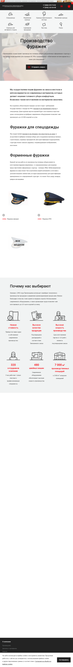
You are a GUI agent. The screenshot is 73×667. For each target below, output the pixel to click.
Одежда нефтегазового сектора (44, 19)
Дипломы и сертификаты (9, 648)
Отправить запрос (38, 67)
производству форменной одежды (44, 108)
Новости (4, 651)
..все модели (19, 242)
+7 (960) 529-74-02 (49, 5)
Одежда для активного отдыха (11, 29)
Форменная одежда (27, 19)
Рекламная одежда (61, 18)
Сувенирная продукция (27, 29)
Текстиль (44, 28)
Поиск (61, 28)
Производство (6, 645)
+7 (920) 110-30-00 (49, 7)
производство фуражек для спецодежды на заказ (38, 134)
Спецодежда (10, 18)
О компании (6, 642)
